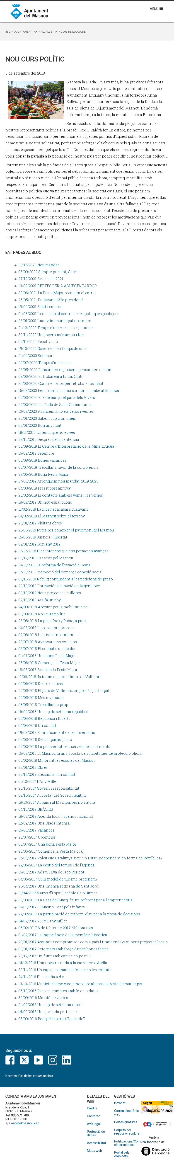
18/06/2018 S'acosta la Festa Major (47, 669)
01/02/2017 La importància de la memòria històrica (62, 934)
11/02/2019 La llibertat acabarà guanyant (53, 509)
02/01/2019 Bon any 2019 (39, 544)
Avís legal (94, 1124)
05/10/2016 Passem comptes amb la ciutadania (58, 990)
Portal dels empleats (121, 1154)
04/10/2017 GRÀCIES (35, 809)
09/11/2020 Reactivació (38, 341)
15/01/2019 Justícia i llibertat (42, 537)
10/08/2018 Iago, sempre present (46, 627)
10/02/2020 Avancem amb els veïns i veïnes (56, 411)
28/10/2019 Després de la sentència (48, 439)
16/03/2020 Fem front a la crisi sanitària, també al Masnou (68, 390)
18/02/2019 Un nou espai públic (45, 502)
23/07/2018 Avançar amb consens (47, 641)
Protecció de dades (96, 1133)
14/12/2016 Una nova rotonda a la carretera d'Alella (62, 962)
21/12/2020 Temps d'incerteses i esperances (56, 327)
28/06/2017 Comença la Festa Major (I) (51, 851)
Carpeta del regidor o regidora (127, 1131)
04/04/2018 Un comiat (37, 725)
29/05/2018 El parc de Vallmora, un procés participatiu (65, 690)
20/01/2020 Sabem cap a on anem (47, 418)
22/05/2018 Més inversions (41, 697)
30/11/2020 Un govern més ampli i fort (51, 334)
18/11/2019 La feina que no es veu (46, 432)
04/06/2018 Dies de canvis (40, 683)
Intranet (120, 1103)
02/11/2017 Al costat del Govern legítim (52, 795)
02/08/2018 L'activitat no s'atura (45, 634)
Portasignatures (125, 1122)
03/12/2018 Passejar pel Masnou (45, 557)
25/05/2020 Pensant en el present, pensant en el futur (65, 369)
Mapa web (94, 1150)
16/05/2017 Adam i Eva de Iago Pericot (51, 872)
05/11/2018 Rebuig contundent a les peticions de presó (65, 579)
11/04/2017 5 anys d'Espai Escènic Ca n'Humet (57, 892)
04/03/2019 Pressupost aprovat (45, 488)
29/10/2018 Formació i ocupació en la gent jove (59, 585)
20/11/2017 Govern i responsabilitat (48, 788)
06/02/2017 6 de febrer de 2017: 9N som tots (55, 927)
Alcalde (46, 31)
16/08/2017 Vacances (36, 830)
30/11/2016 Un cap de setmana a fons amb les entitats (64, 969)
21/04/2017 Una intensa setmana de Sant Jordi (58, 886)
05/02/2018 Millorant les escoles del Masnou (57, 760)
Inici (8, 31)
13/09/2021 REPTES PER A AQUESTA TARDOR (57, 285)
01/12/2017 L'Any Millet (38, 781)
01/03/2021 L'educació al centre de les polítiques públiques (68, 313)
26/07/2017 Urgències (37, 837)
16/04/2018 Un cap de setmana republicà (53, 711)
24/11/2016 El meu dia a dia (41, 976)
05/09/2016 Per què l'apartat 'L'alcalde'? (51, 1018)
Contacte (93, 1116)
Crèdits (92, 1108)
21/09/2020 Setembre (36, 355)
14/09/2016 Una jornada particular (47, 1011)
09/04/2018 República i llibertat (45, 718)
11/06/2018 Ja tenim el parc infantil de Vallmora (60, 676)
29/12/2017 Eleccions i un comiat (46, 774)
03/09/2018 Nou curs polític (41, 613)
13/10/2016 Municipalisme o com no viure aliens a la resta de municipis (80, 983)
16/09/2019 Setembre (36, 453)
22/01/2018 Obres (33, 767)
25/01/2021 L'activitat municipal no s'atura (54, 320)
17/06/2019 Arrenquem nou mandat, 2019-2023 (58, 481)
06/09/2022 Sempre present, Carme (49, 271)
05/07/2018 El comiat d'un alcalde (47, 648)
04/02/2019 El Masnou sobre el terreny (51, 516)
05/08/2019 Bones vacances (42, 460)
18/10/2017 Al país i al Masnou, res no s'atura (56, 802)
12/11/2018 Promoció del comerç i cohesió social (60, 572)
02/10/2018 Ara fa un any (39, 599)
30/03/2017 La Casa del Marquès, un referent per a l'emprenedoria (75, 899)
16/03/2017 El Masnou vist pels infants (51, 907)
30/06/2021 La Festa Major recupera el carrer (57, 292)
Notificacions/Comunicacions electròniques (127, 1143)
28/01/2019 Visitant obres (40, 523)
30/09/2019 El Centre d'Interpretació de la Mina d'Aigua (66, 446)
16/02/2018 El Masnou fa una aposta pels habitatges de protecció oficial (80, 753)
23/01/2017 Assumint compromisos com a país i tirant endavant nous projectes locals (93, 941)
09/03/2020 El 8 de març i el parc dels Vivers (56, 397)
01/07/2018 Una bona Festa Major (47, 655)
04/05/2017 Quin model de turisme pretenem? (57, 879)
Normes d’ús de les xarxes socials (29, 1076)
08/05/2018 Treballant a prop (43, 704)
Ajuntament (23, 31)
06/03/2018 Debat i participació (45, 739)
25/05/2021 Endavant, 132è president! (50, 299)
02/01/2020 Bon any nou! (39, 425)
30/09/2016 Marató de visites (43, 997)
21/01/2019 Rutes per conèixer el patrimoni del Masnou (66, 530)
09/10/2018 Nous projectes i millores (49, 592)
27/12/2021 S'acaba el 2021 (40, 278)
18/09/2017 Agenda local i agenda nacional (55, 816)
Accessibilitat (96, 1143)
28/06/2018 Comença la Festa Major (49, 662)
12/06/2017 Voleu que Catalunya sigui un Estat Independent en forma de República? (90, 858)
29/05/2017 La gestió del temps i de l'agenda (56, 865)
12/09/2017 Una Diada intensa (44, 823)
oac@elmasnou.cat (25, 1123)
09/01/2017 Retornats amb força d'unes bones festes (63, 948)
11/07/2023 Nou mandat (38, 264)
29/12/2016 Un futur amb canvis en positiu (54, 955)
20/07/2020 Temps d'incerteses (45, 362)
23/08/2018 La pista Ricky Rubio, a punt (52, 620)
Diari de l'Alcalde (73, 31)
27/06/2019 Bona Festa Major (43, 474)
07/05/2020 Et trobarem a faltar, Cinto (51, 376)
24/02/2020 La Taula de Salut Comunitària (54, 404)
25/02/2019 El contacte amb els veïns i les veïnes (60, 495)
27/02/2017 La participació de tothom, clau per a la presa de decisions (79, 914)
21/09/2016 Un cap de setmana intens (50, 1004)
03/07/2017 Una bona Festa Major (47, 844)
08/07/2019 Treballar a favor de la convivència (58, 467)
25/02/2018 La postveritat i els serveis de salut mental (64, 746)
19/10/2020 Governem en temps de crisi (52, 348)
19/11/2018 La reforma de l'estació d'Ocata (54, 565)
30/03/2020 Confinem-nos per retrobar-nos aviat (60, 383)
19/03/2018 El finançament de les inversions (56, 732)
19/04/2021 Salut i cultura (39, 306)
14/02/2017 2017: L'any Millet (42, 921)
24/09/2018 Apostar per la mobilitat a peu (54, 606)
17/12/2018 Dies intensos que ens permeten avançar (63, 550)
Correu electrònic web (126, 1112)
